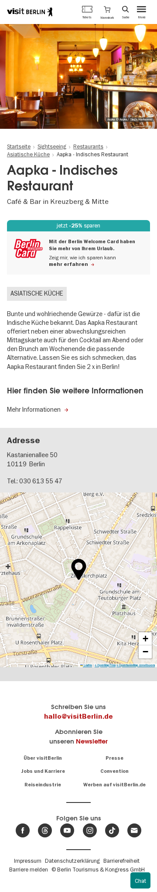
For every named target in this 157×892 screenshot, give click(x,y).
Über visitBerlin (43, 758)
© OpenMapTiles (105, 665)
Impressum (27, 860)
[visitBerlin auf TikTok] (112, 830)
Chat (140, 880)
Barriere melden (28, 869)
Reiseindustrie (42, 785)
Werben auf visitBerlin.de (114, 785)
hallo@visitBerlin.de (78, 716)
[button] (107, 11)
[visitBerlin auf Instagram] (90, 830)
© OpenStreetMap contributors (135, 665)
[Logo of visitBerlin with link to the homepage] (29, 11)
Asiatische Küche (36, 293)
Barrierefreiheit (121, 860)
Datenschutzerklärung (72, 860)
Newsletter (92, 741)
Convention (114, 771)
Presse (114, 758)
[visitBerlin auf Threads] (45, 830)
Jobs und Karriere (43, 771)
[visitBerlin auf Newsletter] (134, 830)
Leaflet (87, 665)
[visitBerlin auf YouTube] (67, 830)
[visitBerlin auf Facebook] (23, 830)
